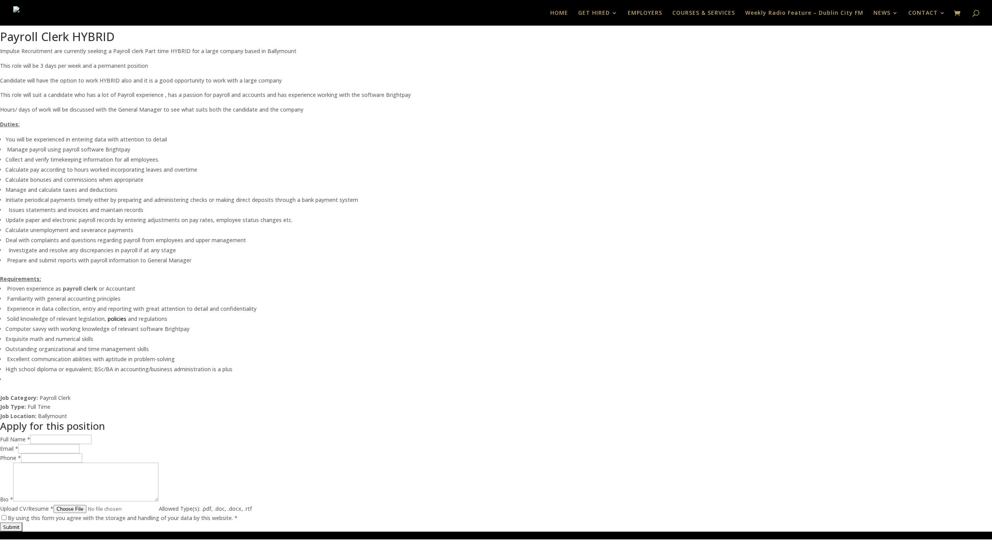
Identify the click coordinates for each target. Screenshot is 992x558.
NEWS (881, 13)
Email (9, 448)
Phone (10, 458)
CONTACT (923, 13)
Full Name (15, 439)
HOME (559, 13)
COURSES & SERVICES (703, 13)
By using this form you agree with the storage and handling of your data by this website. (123, 518)
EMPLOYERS (645, 13)
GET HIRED (594, 13)
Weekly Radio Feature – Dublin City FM (804, 13)
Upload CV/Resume (26, 508)
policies (117, 318)
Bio (6, 499)
